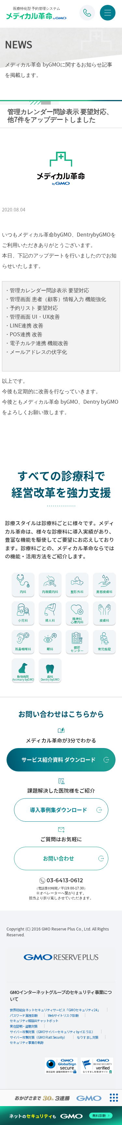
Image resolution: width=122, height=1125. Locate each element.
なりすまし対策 (88, 1037)
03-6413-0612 (65, 880)
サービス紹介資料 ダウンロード (58, 759)
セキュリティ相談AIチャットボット (34, 1020)
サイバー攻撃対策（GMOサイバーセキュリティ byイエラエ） (52, 1031)
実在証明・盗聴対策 (24, 1026)
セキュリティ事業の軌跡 (27, 1042)
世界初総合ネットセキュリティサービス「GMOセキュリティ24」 (55, 1009)
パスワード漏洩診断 (24, 1015)
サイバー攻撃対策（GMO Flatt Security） (38, 1037)
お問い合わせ (58, 858)
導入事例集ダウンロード (58, 810)
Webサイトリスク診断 (63, 1015)
